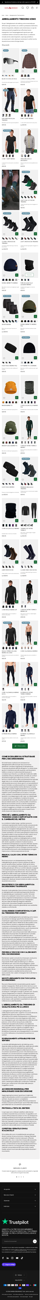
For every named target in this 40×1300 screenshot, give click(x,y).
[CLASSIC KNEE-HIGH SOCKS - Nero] (28, 566)
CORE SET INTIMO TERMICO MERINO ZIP (29, 610)
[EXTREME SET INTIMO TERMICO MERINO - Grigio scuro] (25, 689)
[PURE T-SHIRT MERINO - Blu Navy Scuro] (28, 115)
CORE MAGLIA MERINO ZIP (9, 609)
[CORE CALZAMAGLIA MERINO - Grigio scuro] (25, 647)
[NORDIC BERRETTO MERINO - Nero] (6, 279)
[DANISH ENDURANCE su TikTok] (22, 1255)
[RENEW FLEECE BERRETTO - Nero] (9, 442)
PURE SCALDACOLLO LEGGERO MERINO (27, 283)
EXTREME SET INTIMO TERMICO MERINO (27, 693)
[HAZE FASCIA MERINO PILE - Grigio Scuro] (6, 362)
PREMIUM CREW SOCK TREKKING (27, 487)
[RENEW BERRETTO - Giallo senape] (3, 402)
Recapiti (19, 1295)
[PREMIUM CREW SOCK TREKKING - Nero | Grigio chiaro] (31, 483)
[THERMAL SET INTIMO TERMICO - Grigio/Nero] (28, 525)
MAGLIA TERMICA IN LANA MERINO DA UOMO (9, 652)
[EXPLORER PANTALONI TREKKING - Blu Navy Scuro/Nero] (3, 115)
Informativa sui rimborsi (14, 1291)
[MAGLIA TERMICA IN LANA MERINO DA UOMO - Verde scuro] (16, 647)
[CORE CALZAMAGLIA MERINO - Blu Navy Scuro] (28, 647)
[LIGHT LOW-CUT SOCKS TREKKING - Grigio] (28, 197)
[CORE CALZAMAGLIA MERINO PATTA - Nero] (3, 689)
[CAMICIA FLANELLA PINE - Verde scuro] (25, 75)
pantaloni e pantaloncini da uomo (25, 999)
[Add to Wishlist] (4, 71)
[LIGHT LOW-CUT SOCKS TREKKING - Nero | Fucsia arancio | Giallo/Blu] (34, 197)
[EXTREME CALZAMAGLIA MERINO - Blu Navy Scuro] (22, 730)
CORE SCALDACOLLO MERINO (10, 528)
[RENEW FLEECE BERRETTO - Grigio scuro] (16, 442)
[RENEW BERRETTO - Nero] (6, 402)
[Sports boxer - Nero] (3, 321)
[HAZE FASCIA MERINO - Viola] (13, 483)
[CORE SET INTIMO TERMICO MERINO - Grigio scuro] (25, 442)
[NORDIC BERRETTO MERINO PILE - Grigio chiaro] (34, 321)
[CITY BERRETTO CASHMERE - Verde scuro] (31, 362)
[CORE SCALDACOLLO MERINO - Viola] (13, 525)
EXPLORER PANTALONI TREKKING (8, 119)
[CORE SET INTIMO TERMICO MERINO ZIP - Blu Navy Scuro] (25, 606)
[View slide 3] (21, 1177)
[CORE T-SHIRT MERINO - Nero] (3, 155)
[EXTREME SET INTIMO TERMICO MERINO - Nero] (28, 689)
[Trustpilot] (15, 1216)
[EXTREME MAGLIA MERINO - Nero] (6, 730)
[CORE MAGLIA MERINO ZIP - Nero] (3, 606)
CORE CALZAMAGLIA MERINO (29, 651)
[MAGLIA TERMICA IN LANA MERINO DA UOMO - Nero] (3, 647)
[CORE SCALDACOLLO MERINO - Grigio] (16, 525)
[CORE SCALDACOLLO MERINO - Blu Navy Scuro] (9, 525)
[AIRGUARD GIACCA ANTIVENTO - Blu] (25, 155)
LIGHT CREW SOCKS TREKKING (29, 241)
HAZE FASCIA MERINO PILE (9, 365)
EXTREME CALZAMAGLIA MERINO (28, 734)
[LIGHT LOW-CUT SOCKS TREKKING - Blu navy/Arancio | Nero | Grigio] (31, 197)
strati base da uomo (26, 840)
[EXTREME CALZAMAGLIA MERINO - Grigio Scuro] (25, 730)
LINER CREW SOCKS (7, 570)
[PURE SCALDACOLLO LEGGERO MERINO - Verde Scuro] (25, 279)
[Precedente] (3, 2)
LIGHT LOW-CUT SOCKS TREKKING (27, 201)
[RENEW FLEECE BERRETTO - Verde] (3, 442)
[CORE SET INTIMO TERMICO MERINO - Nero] (22, 442)
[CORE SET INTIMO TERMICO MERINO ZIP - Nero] (22, 606)
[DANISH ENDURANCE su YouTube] (17, 1255)
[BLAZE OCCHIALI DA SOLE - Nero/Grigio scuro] (3, 75)
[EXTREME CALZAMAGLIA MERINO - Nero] (28, 730)
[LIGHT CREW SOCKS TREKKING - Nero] (22, 238)
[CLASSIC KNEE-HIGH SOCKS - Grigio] (25, 566)
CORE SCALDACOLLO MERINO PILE (29, 406)
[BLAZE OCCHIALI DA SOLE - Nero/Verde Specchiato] (6, 75)
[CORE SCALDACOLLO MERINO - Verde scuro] (6, 525)
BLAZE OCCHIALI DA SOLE (9, 78)
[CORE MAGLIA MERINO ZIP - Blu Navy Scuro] (9, 606)
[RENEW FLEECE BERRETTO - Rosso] (6, 442)
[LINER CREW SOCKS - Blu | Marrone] (3, 566)
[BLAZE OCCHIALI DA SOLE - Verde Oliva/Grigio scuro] (13, 75)
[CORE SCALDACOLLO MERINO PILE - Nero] (22, 402)
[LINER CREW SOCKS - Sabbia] (13, 566)
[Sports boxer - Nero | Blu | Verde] (9, 321)
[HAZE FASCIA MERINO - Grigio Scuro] (9, 483)
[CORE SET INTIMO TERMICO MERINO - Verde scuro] (34, 442)
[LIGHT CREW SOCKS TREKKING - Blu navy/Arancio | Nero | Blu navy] (28, 238)
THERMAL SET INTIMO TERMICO (27, 529)
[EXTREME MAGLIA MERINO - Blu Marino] (3, 730)
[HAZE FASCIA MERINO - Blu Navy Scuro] (6, 483)
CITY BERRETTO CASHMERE (28, 365)
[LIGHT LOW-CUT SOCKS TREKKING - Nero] (25, 197)
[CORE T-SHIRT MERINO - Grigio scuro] (6, 155)
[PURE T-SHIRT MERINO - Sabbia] (31, 115)
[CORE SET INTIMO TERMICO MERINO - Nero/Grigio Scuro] (28, 442)
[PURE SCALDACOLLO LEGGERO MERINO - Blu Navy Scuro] (28, 279)
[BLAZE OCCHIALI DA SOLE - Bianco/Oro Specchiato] (9, 75)
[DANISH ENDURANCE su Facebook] (3, 1255)
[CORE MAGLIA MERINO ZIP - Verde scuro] (13, 606)
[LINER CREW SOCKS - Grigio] (9, 566)
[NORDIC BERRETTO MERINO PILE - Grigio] (31, 321)
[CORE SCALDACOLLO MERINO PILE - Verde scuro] (28, 402)
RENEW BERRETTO (7, 405)
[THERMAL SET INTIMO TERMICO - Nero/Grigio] (22, 525)
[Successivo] (37, 2)
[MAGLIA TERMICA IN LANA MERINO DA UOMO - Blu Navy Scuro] (13, 647)
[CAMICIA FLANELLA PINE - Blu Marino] (28, 75)
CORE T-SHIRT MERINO (8, 158)
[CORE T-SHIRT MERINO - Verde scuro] (9, 155)
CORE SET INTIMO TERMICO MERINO (29, 446)
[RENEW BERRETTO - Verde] (16, 402)
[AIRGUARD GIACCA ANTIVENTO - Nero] (28, 155)
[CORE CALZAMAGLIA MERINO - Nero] (22, 647)
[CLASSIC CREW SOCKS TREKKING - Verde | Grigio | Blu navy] (16, 238)
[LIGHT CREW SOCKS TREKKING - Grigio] (31, 238)
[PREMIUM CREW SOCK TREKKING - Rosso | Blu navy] (25, 483)
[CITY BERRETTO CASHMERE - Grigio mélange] (22, 362)
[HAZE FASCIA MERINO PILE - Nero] (3, 362)
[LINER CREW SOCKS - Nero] (6, 566)
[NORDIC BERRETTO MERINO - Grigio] (13, 279)
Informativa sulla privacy (25, 1291)
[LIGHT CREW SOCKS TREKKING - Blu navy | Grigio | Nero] (34, 238)
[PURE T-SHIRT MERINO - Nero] (22, 115)
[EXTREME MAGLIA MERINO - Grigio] (9, 730)
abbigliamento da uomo (24, 829)
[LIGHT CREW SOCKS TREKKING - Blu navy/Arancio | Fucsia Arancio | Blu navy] (25, 238)
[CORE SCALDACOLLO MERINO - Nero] (3, 525)
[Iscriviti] (33, 1236)
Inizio (3, 15)
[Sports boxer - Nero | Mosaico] (16, 321)
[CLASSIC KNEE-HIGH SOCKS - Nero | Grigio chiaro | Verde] (31, 566)
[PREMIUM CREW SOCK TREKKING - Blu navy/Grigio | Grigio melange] (22, 483)
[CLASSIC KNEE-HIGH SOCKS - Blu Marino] (22, 566)
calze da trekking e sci (21, 961)
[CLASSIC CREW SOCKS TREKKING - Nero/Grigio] (3, 238)
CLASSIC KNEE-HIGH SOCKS (29, 570)
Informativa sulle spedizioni (22, 1293)
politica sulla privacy (23, 1244)
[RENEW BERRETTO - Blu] (9, 402)
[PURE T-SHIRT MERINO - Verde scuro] (25, 115)
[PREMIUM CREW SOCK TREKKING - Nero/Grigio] (28, 483)
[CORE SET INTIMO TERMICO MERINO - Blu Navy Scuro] (31, 442)
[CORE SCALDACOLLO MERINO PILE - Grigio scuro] (25, 402)
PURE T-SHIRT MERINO (27, 118)
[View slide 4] (23, 1177)
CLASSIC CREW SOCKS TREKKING (8, 242)
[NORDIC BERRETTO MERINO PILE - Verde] (22, 321)
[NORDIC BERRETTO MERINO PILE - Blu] (28, 321)
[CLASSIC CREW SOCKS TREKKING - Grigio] (9, 238)
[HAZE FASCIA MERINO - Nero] (3, 483)
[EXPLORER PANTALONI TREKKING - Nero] (9, 115)
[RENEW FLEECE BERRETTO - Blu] (13, 442)
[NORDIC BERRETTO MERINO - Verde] (9, 279)
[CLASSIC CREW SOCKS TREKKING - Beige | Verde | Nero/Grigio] (13, 238)
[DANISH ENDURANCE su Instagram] (12, 1255)
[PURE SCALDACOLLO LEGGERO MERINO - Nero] (22, 279)
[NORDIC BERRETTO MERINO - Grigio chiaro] (16, 279)
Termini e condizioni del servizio (8, 1293)
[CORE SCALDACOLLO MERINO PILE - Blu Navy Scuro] (31, 402)
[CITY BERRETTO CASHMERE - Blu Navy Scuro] (25, 362)
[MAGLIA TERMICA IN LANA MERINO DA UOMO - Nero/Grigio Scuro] (6, 647)
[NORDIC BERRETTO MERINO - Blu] (3, 279)
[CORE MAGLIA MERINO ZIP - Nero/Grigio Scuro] (6, 606)
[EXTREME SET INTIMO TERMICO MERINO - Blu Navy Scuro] (22, 689)
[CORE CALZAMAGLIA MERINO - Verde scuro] (31, 647)
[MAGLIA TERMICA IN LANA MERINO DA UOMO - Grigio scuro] (9, 647)
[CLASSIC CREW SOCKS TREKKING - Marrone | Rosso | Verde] (6, 238)
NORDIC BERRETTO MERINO (10, 283)
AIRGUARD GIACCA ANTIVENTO (26, 159)
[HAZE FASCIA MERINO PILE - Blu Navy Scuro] (9, 362)
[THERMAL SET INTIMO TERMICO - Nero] (25, 525)
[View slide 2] (19, 1177)
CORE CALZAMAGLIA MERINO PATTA (10, 693)
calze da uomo (11, 1070)
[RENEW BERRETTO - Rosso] (13, 402)
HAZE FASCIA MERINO (8, 487)
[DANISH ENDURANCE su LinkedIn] (8, 1255)
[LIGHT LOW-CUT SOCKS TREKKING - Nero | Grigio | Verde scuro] (22, 197)
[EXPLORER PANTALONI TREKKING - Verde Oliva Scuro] (6, 115)
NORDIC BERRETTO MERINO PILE (28, 325)
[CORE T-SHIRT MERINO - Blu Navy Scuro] (13, 155)
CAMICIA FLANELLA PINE (28, 78)
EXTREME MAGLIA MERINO (9, 734)
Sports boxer (6, 324)
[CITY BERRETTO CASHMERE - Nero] (28, 362)
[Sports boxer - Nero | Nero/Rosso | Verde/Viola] (13, 321)
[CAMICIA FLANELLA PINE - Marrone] (22, 75)
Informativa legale (33, 1293)
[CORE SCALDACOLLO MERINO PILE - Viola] (34, 402)
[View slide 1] (17, 1177)
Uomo (6, 15)
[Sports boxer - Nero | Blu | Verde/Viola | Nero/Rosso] (6, 321)
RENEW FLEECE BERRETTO (9, 445)
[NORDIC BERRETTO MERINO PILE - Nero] (25, 321)
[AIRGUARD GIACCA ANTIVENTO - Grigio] (22, 155)
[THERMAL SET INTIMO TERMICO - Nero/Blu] (31, 525)
